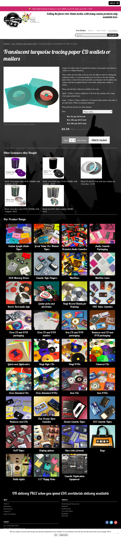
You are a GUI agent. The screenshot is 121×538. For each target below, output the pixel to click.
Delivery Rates (8, 509)
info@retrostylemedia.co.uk (16, 528)
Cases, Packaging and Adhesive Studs (24, 44)
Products (6, 44)
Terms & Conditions (10, 514)
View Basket (112, 30)
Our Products (7, 506)
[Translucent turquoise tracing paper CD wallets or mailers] (31, 94)
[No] (118, 533)
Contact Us (7, 511)
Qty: (66, 140)
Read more (63, 535)
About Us (6, 504)
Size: (64, 111)
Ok (56, 535)
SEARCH (113, 35)
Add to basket (99, 140)
